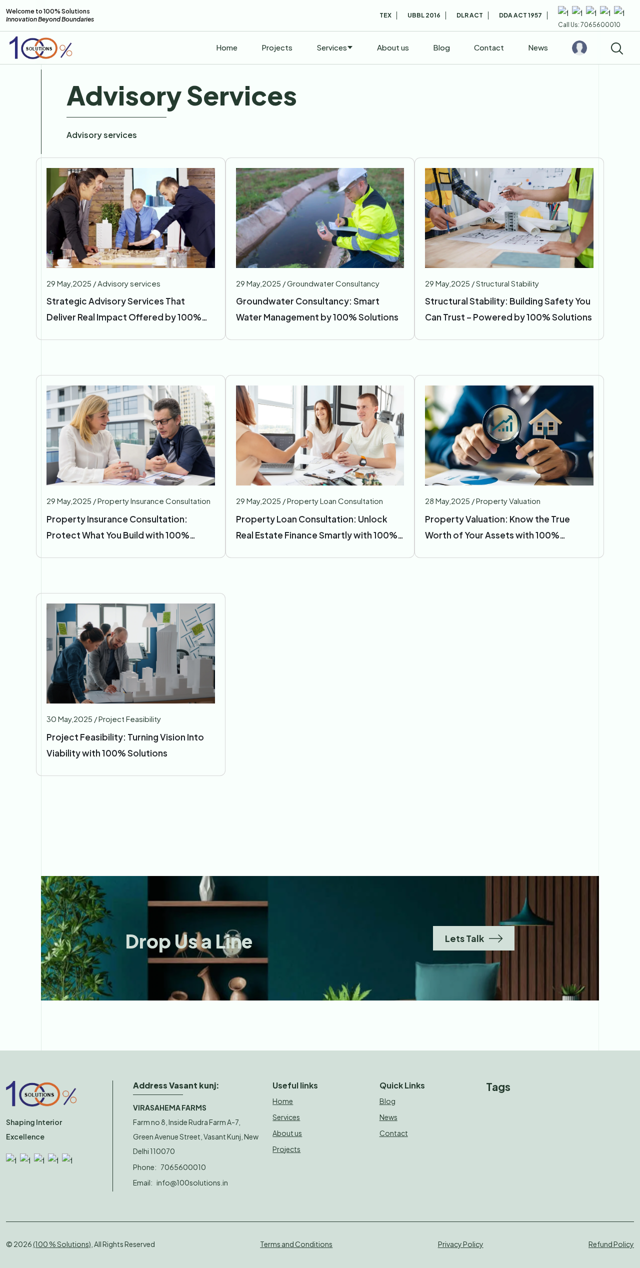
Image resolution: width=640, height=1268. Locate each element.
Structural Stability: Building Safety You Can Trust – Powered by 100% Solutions (508, 309)
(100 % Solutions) (62, 1244)
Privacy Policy (461, 1244)
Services (331, 47)
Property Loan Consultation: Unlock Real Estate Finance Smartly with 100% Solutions (317, 529)
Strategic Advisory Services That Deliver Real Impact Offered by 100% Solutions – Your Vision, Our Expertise (124, 311)
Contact (489, 47)
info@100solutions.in (192, 1182)
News (538, 47)
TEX (386, 15)
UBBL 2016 (424, 15)
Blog (441, 47)
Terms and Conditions (296, 1244)
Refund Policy (611, 1244)
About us (393, 47)
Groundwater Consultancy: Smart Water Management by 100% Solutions (317, 309)
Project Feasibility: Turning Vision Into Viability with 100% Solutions (125, 745)
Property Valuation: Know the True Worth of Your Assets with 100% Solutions (497, 529)
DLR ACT (469, 15)
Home (227, 47)
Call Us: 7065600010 (589, 24)
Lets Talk (464, 938)
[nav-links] (579, 48)
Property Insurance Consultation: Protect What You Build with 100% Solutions (118, 529)
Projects (277, 47)
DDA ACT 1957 (520, 15)
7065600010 (183, 1167)
